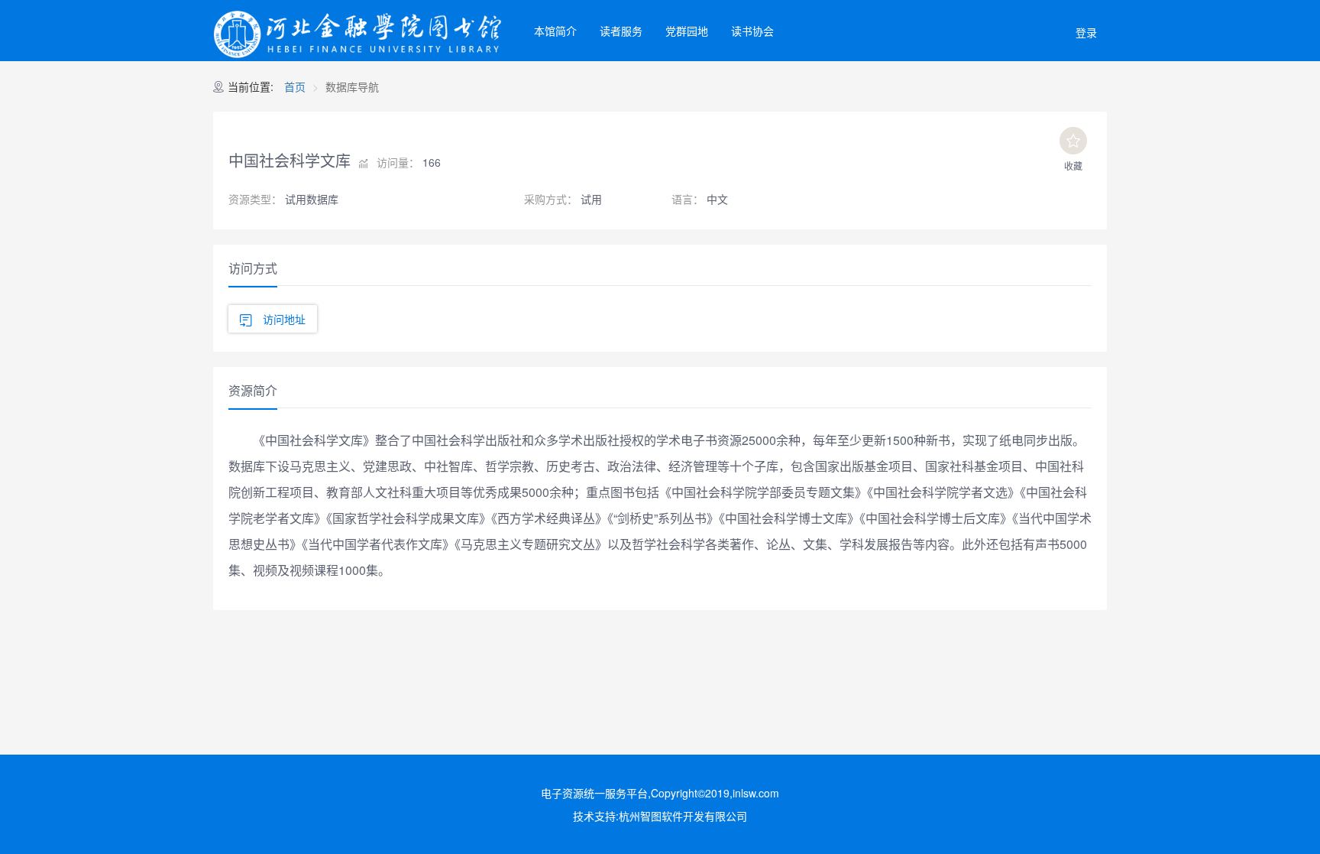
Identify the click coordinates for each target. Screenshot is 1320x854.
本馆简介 (555, 30)
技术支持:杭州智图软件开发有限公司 (660, 815)
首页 (295, 86)
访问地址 (284, 318)
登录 (1086, 32)
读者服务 (621, 30)
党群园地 (686, 30)
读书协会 (752, 30)
